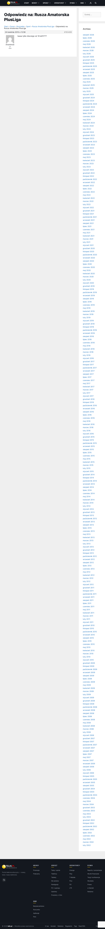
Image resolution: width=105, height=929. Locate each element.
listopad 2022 (88, 176)
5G (70, 884)
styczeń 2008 (88, 735)
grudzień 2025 (89, 60)
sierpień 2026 (88, 35)
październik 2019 (90, 292)
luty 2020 (87, 280)
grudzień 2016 (89, 399)
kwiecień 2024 (89, 123)
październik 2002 (90, 826)
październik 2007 (90, 745)
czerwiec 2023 (89, 154)
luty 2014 (86, 506)
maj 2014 (86, 497)
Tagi (75, 926)
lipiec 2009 (87, 679)
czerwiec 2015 (89, 456)
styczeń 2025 (88, 94)
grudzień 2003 (89, 808)
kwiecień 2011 (88, 613)
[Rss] (4, 880)
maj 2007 (87, 757)
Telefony (54, 874)
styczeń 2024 (88, 132)
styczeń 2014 (88, 509)
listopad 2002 (88, 823)
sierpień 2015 (88, 449)
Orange (71, 870)
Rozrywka (21, 26)
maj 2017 (86, 383)
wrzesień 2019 (89, 295)
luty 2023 (87, 167)
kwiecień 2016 (89, 424)
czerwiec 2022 (89, 192)
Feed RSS (82, 926)
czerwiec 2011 (88, 606)
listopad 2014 (88, 478)
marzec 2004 (88, 804)
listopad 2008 (88, 704)
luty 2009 (87, 694)
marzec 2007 (88, 760)
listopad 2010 (88, 628)
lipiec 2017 (87, 377)
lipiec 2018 (87, 339)
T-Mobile (72, 877)
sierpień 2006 (88, 767)
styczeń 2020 (88, 283)
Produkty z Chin (56, 895)
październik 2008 (90, 707)
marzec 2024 (88, 126)
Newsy (34, 3)
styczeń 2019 (88, 321)
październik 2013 (90, 519)
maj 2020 (87, 270)
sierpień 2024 (88, 110)
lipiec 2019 (87, 302)
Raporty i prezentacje (94, 870)
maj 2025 (87, 82)
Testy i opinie (55, 870)
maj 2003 (87, 814)
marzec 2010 (88, 654)
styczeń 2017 (88, 396)
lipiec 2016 (87, 415)
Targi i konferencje (93, 877)
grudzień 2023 (89, 135)
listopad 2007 (88, 742)
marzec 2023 (88, 164)
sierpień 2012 (88, 563)
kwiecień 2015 (88, 462)
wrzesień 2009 (89, 672)
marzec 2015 (88, 465)
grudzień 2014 (89, 475)
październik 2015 (90, 443)
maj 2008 (87, 723)
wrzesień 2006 (89, 764)
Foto (34, 917)
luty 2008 (87, 732)
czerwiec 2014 (89, 493)
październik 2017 (90, 368)
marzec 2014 (88, 503)
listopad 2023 (88, 138)
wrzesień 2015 (89, 446)
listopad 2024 (88, 101)
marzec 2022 (88, 201)
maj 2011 (86, 610)
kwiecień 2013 (89, 537)
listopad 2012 (88, 553)
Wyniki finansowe (93, 874)
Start (26, 3)
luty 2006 (87, 770)
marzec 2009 (88, 691)
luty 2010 (86, 657)
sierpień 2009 (88, 676)
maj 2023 (87, 157)
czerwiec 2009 (89, 682)
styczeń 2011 (88, 622)
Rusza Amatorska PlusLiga (43, 26)
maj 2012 (86, 572)
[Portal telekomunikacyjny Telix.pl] (9, 867)
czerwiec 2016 (89, 418)
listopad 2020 (88, 251)
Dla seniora (55, 881)
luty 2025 (87, 91)
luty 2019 (86, 317)
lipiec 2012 (87, 566)
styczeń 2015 (88, 471)
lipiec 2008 (87, 716)
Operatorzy (59, 3)
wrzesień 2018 (89, 333)
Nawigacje (54, 884)
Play (70, 874)
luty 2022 (87, 204)
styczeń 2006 (88, 773)
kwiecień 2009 (89, 688)
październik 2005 (90, 779)
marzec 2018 (88, 352)
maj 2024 (87, 120)
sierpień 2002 (88, 829)
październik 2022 (90, 179)
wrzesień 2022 (89, 182)
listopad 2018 (88, 327)
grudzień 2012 (88, 550)
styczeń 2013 (88, 547)
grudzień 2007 (89, 738)
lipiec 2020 (87, 264)
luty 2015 (86, 468)
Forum (12, 26)
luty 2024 (87, 129)
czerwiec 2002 (89, 836)
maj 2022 (87, 195)
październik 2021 (90, 217)
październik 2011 (89, 594)
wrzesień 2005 (89, 782)
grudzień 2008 (89, 701)
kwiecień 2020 (89, 274)
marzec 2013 (88, 540)
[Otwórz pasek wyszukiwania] (95, 3)
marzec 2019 (88, 314)
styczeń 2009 (88, 698)
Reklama (90, 891)
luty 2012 (86, 581)
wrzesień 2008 (89, 710)
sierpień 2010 (88, 638)
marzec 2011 (88, 616)
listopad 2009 (88, 666)
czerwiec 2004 (89, 798)
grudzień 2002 (89, 820)
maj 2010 (86, 647)
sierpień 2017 (88, 374)
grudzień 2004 (89, 789)
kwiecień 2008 (89, 726)
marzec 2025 (88, 88)
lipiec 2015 (87, 453)
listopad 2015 (88, 440)
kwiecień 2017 (88, 387)
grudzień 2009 (89, 663)
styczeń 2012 (88, 584)
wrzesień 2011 (88, 597)
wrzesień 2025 (89, 69)
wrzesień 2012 (89, 559)
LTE (70, 888)
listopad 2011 (88, 591)
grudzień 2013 (89, 512)
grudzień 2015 (88, 437)
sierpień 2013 (88, 525)
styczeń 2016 (88, 434)
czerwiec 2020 (89, 267)
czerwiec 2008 (89, 720)
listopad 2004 (88, 792)
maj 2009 (87, 685)
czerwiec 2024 (89, 116)
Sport (28, 26)
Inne (82, 3)
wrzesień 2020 (89, 258)
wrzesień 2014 (89, 484)
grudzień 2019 (89, 286)
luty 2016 (86, 431)
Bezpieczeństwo (38, 906)
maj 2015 (86, 459)
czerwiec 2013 (89, 531)
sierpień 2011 (88, 600)
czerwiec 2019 (89, 305)
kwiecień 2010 (89, 650)
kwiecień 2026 (89, 47)
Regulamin (68, 926)
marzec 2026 (88, 50)
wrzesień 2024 (89, 107)
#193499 (68, 32)
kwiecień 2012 (88, 575)
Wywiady (90, 881)
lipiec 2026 (87, 38)
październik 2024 (90, 104)
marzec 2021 (88, 239)
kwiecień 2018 (88, 349)
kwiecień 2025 (89, 85)
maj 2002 (87, 839)
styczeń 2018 (88, 358)
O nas (47, 926)
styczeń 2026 (88, 57)
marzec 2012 (88, 578)
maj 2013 (86, 534)
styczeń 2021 (88, 245)
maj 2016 (86, 421)
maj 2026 (87, 44)
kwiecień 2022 (89, 198)
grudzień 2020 (89, 248)
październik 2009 (90, 669)
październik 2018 (90, 330)
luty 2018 (86, 355)
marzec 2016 (88, 427)
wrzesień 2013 (89, 522)
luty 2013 (86, 544)
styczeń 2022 (88, 208)
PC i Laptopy (55, 888)
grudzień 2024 (89, 98)
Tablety (53, 877)
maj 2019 (86, 308)
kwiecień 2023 (89, 160)
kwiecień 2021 (88, 236)
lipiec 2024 (87, 113)
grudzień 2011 (88, 588)
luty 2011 (86, 619)
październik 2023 (90, 142)
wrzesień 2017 (89, 371)
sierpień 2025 (88, 72)
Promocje (36, 870)
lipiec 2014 (87, 490)
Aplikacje (36, 913)
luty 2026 (87, 54)
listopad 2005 (88, 776)
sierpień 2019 (88, 299)
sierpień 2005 (88, 786)
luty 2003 (87, 817)
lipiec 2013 (87, 528)
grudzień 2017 (88, 361)
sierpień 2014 (88, 487)
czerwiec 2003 (89, 811)
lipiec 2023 (87, 151)
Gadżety (54, 891)
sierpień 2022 (88, 186)
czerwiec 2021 (89, 230)
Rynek (72, 3)
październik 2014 (90, 481)
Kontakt (53, 926)
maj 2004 (87, 801)
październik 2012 (90, 556)
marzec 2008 (88, 729)
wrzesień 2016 (89, 409)
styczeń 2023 (88, 170)
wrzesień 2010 (89, 635)
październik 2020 (90, 255)
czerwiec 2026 (89, 41)
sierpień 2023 (88, 148)
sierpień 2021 (88, 223)
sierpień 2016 (88, 412)
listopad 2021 (88, 214)
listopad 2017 (88, 365)
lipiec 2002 (87, 833)
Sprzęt (46, 3)
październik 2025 (90, 66)
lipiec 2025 (87, 76)
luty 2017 (86, 393)
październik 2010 (90, 632)
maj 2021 (86, 233)
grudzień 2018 (88, 324)
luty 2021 (86, 242)
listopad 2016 (88, 402)
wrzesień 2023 (89, 145)
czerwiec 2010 (89, 644)
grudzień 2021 (88, 211)
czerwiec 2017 (89, 380)
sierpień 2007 (88, 751)
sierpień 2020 (88, 261)
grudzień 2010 (89, 625)
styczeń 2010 (88, 660)
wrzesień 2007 (89, 748)
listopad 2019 (88, 289)
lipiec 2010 (87, 641)
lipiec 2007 (87, 754)
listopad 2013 (88, 515)
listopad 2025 (88, 63)
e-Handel (90, 888)
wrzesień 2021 (89, 220)
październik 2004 (90, 795)
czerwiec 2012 (89, 569)
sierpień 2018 (88, 336)
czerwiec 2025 (89, 79)
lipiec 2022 (87, 189)
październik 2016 (90, 405)
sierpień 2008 (88, 713)
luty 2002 (87, 845)
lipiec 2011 (87, 603)
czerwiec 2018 (89, 343)
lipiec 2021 (87, 226)
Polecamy (36, 874)
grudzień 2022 (89, 173)
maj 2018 (86, 346)
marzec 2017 (88, 390)
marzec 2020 (88, 277)
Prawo (89, 884)
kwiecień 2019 (89, 311)
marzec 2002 (88, 842)
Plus (70, 881)
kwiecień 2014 (89, 500)
